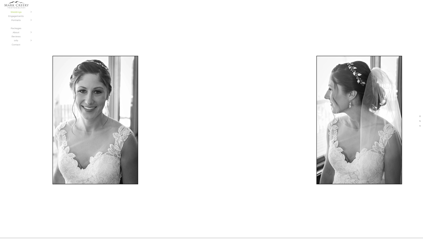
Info (16, 40)
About (16, 32)
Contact (16, 44)
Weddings (16, 12)
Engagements (16, 16)
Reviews (16, 36)
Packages (16, 28)
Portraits (16, 20)
